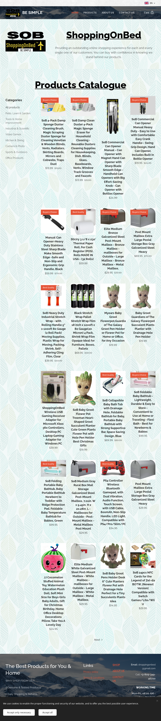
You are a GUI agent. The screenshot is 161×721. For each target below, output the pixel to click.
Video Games (13, 134)
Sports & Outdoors (16, 152)
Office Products (14, 157)
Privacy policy (90, 671)
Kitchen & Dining (15, 140)
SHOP (116, 664)
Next (97, 639)
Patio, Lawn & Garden (18, 113)
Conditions (99, 677)
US (122, 671)
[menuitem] (76, 13)
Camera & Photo (15, 146)
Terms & (88, 677)
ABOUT (117, 671)
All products (13, 107)
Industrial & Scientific (17, 128)
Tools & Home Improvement (14, 121)
